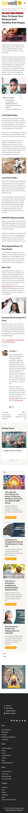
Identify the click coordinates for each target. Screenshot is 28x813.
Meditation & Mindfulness (9, 737)
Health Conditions (6, 755)
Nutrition (4, 758)
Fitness (7, 13)
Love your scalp (10, 102)
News (3, 790)
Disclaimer (20, 810)
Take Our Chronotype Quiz (9, 800)
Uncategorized (19, 13)
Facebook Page (18, 400)
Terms (22, 808)
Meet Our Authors (11, 713)
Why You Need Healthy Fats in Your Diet (21, 416)
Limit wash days (10, 100)
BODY (3, 13)
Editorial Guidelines (10, 810)
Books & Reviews (6, 730)
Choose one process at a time (13, 109)
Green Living (5, 774)
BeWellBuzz (5, 26)
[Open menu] (24, 2)
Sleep (3, 760)
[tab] (12, 460)
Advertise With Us (11, 711)
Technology (5, 795)
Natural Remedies (6, 776)
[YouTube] (25, 720)
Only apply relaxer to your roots (14, 105)
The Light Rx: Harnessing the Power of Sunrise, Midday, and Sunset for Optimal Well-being (14, 497)
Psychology (5, 739)
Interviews (4, 787)
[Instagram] (17, 720)
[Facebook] (11, 720)
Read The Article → (11, 518)
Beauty (3, 751)
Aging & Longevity (6, 748)
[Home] (2, 9)
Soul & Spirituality (6, 779)
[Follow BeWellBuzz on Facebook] (10, 407)
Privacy (18, 808)
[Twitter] (19, 720)
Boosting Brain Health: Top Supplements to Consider (12, 630)
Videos (4, 797)
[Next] (24, 445)
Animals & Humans (7, 771)
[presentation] (14, 440)
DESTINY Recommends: (12, 104)
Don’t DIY (8, 107)
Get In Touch (9, 708)
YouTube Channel (13, 398)
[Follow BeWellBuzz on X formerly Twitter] (13, 407)
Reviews (4, 792)
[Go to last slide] (4, 445)
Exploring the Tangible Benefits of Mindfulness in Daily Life (14, 543)
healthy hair (5, 345)
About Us (8, 705)
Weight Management (7, 763)
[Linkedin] (14, 720)
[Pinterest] (22, 720)
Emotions (4, 735)
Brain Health (5, 732)
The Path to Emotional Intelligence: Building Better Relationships (11, 585)
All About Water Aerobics (12, 451)
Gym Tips (12, 13)
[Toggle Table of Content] (20, 98)
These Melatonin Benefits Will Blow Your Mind (6, 416)
